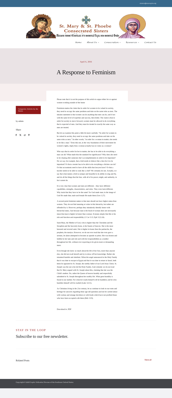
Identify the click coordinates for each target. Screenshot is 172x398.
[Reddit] (25, 135)
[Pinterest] (29, 135)
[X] (20, 135)
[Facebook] (16, 135)
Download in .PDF (64, 309)
